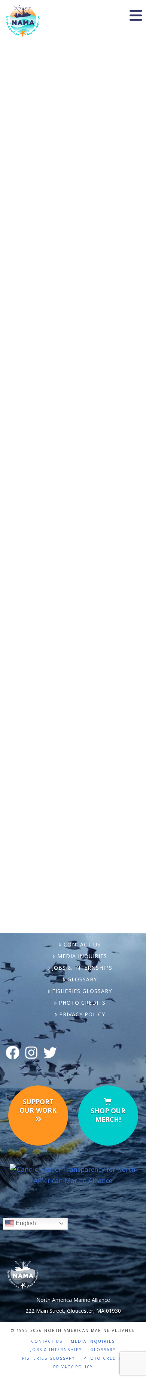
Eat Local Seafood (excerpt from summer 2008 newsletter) (79, 518)
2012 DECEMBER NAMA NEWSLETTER (73, 237)
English (25, 1223)
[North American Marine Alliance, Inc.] (73, 1174)
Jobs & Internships (82, 967)
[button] (135, 15)
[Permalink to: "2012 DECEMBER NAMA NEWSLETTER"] (73, 330)
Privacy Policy (82, 1014)
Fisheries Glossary (82, 991)
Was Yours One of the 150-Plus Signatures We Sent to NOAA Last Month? (73, 79)
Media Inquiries (82, 956)
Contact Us (82, 944)
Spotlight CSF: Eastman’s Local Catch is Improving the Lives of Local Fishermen (73, 684)
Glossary (82, 979)
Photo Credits (82, 1002)
